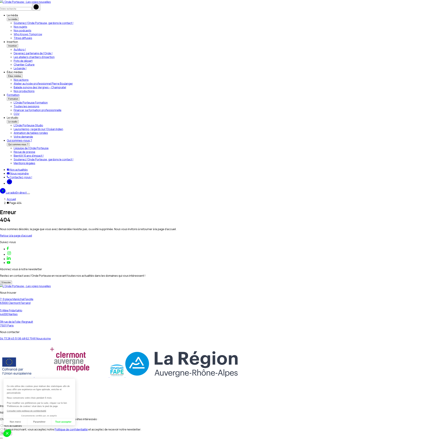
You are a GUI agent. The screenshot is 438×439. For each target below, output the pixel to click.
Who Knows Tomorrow (28, 34)
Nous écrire (43, 338)
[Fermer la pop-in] (1, 438)
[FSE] (17, 376)
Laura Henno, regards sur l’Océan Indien (38, 129)
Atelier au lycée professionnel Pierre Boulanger (43, 83)
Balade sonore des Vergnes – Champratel (40, 87)
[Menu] (28, 193)
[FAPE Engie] (117, 376)
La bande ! (20, 68)
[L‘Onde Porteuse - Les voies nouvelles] (25, 2)
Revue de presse (24, 152)
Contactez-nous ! (20, 177)
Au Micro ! (20, 49)
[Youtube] (8, 263)
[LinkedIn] (9, 259)
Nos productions (24, 91)
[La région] (181, 376)
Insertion (12, 46)
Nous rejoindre (19, 173)
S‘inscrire (6, 282)
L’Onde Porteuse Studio (28, 125)
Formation (13, 95)
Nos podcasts (22, 30)
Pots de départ (23, 61)
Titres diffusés (23, 38)
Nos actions (21, 80)
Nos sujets (20, 27)
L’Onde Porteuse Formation (31, 102)
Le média (12, 19)
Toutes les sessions (26, 106)
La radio (16, 193)
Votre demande (23, 137)
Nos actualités (18, 170)
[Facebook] (8, 249)
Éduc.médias (14, 76)
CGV (17, 114)
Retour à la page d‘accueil (16, 235)
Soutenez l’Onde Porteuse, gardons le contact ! (43, 23)
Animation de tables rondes (31, 133)
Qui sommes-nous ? (19, 140)
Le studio (12, 121)
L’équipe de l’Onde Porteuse (31, 148)
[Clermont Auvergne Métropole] (71, 376)
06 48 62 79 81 (27, 338)
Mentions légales (24, 163)
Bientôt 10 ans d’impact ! (29, 156)
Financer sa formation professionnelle (37, 110)
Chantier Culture (24, 64)
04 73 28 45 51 (9, 338)
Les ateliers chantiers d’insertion (34, 57)
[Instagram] (9, 254)
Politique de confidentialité (71, 429)
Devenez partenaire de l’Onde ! (33, 53)
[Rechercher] (36, 7)
